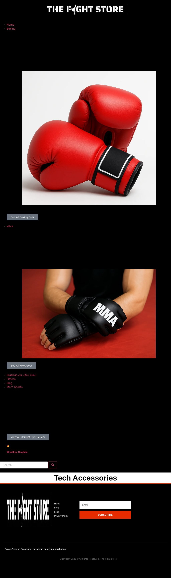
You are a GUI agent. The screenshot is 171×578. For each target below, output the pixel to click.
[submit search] (53, 464)
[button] (85, 19)
